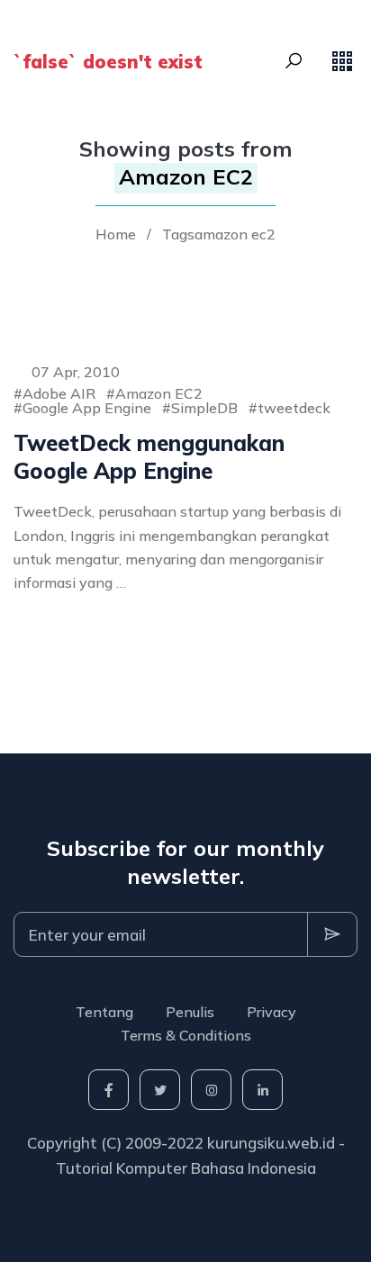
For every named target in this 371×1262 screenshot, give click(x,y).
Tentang (104, 1012)
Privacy (271, 1012)
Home (115, 234)
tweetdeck (294, 408)
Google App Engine (87, 408)
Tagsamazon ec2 (219, 234)
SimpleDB (204, 408)
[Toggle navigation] (342, 61)
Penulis (190, 1012)
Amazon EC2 (159, 393)
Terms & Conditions (186, 1035)
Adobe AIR (59, 393)
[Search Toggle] (293, 61)
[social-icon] (108, 1089)
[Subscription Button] (332, 934)
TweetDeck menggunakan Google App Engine (149, 456)
